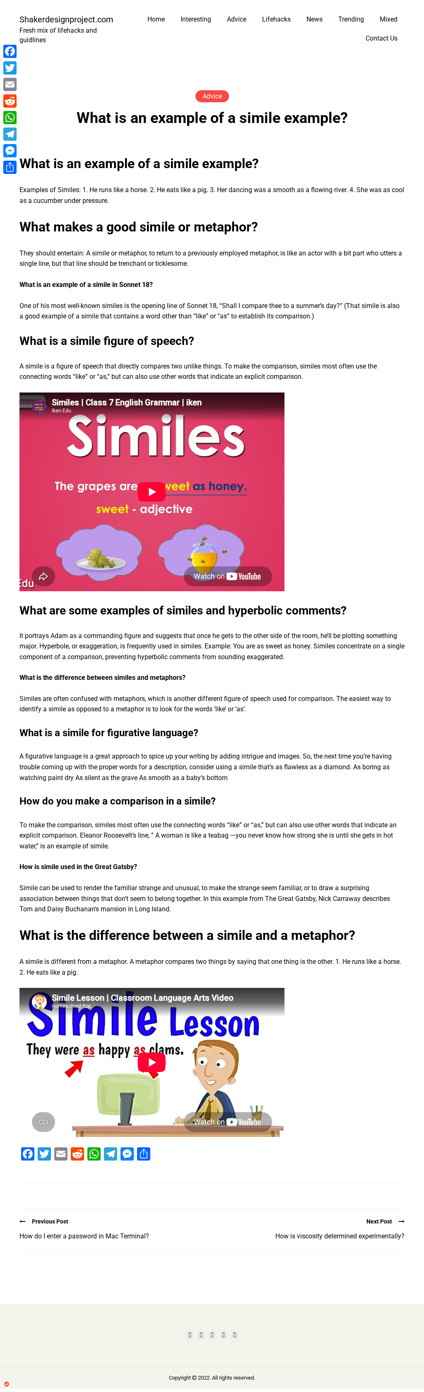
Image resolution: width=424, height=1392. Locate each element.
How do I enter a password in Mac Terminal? (84, 1236)
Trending (351, 19)
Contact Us (382, 38)
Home (156, 19)
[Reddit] (10, 101)
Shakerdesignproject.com (62, 19)
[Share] (10, 167)
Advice (236, 19)
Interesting (196, 19)
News (314, 19)
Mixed (389, 19)
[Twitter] (10, 68)
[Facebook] (10, 51)
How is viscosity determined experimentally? (340, 1236)
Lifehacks (276, 19)
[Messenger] (10, 150)
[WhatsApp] (10, 117)
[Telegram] (10, 134)
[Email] (10, 84)
